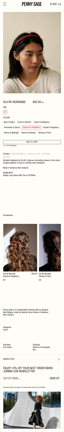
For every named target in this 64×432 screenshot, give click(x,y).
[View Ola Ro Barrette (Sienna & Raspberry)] (20, 253)
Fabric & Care (34, 154)
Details (6, 154)
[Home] (32, 4)
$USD (53, 4)
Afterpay (14, 145)
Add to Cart (32, 142)
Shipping (46, 154)
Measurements (19, 154)
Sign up (54, 378)
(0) (59, 4)
